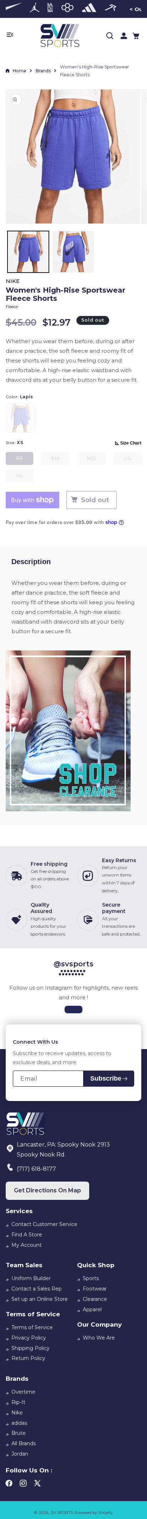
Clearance (95, 1299)
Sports (91, 1278)
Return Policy (28, 1358)
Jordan (19, 1454)
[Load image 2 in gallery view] (73, 252)
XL (24, 477)
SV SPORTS (62, 1512)
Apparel (92, 1309)
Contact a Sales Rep (36, 1288)
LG (132, 460)
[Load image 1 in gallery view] (28, 252)
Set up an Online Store (39, 1299)
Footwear (95, 1288)
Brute (18, 1433)
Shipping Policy (30, 1348)
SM (60, 460)
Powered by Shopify (94, 1512)
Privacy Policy (28, 1338)
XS (24, 460)
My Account (26, 1245)
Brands (43, 70)
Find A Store (26, 1234)
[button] (136, 36)
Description (31, 562)
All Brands (23, 1443)
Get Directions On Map (47, 1190)
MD (96, 460)
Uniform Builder (31, 1278)
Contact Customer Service (44, 1224)
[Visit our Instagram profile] (73, 1009)
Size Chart (130, 443)
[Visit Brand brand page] (35, 9)
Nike (17, 1412)
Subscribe (105, 1078)
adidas (19, 1423)
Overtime (23, 1392)
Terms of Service (32, 1327)
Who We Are (99, 1338)
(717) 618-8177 (36, 1168)
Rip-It (18, 1402)
